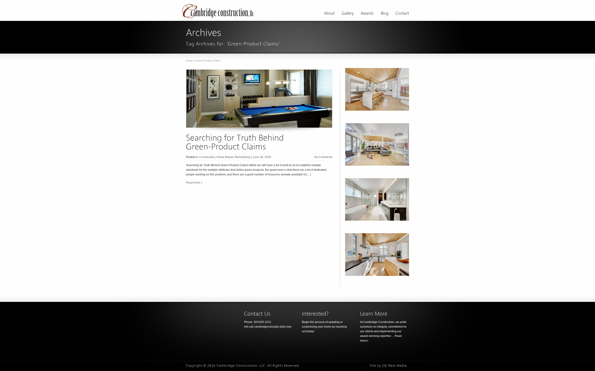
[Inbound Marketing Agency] (394, 366)
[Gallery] (347, 14)
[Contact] (402, 14)
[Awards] (367, 14)
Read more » (194, 182)
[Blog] (384, 14)
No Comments (323, 157)
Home (189, 60)
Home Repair (225, 157)
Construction (207, 157)
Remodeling (242, 157)
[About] (329, 14)
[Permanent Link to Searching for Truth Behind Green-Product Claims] (236, 142)
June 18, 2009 (262, 157)
